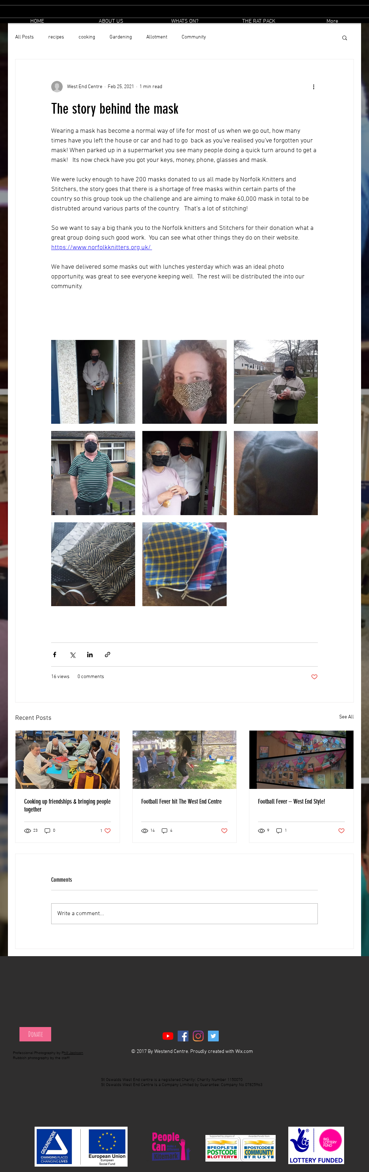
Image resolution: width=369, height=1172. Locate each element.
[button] (185, 21)
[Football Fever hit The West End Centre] (185, 760)
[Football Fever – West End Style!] (301, 760)
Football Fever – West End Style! (291, 801)
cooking (87, 37)
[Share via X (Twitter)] (72, 654)
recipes (56, 37)
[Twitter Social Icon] (213, 1036)
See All (346, 717)
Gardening (121, 37)
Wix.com (244, 1052)
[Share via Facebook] (54, 654)
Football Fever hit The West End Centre (181, 801)
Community (194, 37)
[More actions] (313, 86)
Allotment (156, 37)
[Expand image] (93, 382)
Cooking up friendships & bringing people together (67, 805)
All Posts (24, 37)
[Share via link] (107, 654)
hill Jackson (73, 1052)
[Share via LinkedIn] (89, 654)
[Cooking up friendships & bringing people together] (67, 760)
